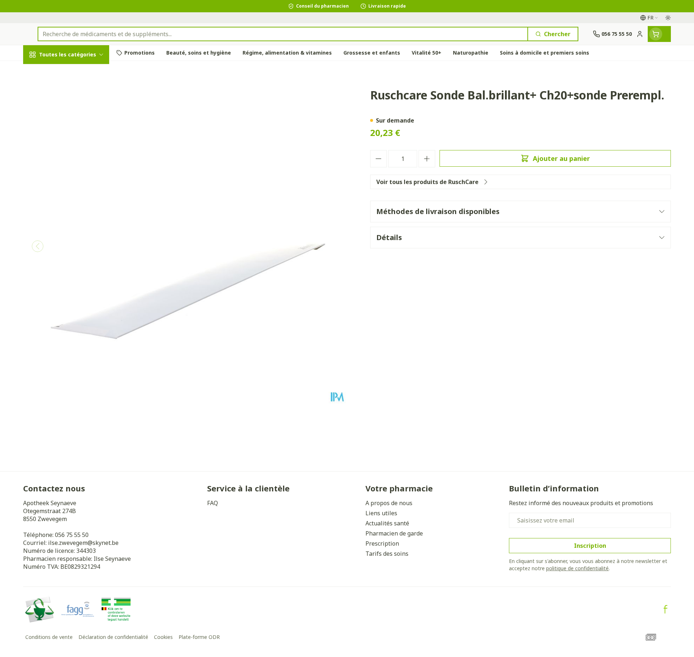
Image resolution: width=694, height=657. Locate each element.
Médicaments (69, 255)
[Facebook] (665, 609)
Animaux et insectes (69, 235)
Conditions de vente (49, 636)
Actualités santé (387, 523)
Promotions (46, 71)
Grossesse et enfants (69, 149)
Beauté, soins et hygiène (69, 93)
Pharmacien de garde (394, 533)
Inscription (590, 546)
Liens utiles (381, 513)
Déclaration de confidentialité (113, 636)
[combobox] (283, 34)
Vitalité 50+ (69, 169)
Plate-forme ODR (199, 636)
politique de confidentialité (577, 568)
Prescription (382, 543)
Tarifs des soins (386, 554)
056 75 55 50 (72, 535)
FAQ (212, 503)
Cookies (163, 636)
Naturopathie (69, 189)
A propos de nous (388, 503)
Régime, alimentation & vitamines (69, 123)
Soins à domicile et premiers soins (69, 212)
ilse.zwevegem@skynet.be (83, 543)
